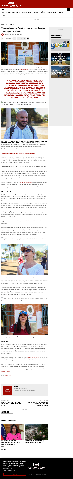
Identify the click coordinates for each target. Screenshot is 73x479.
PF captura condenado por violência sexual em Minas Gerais (60, 45)
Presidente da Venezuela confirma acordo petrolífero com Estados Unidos (11, 442)
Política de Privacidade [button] (9, 470)
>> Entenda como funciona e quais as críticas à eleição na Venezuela (18, 153)
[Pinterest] (21, 38)
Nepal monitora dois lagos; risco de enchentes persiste (34, 441)
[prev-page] (2, 449)
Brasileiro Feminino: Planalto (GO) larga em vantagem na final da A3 (60, 58)
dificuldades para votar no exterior (30, 220)
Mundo (13, 24)
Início (2, 24)
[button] (68, 9)
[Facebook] (14, 38)
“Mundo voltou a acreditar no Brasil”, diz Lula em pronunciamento (37, 404)
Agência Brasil (8, 375)
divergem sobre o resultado (25, 182)
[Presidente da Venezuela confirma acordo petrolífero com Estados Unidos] (12, 432)
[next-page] (4, 449)
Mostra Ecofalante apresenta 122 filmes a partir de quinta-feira (11, 404)
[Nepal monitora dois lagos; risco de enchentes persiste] (36, 432)
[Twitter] (18, 38)
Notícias (7, 24)
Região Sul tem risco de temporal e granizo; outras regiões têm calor (60, 72)
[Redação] (2, 34)
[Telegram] (28, 38)
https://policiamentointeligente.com (20, 388)
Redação (7, 34)
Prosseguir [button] (14, 474)
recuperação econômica (33, 357)
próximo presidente (23, 69)
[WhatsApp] (24, 38)
